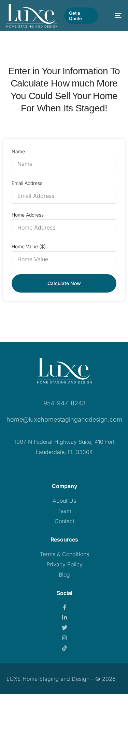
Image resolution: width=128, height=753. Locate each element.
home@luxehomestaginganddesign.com (64, 419)
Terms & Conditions (64, 554)
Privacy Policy (64, 564)
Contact (64, 521)
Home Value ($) (29, 246)
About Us (64, 500)
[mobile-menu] (113, 16)
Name (18, 151)
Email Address (27, 183)
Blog (64, 574)
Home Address (28, 215)
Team (64, 510)
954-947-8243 (64, 403)
